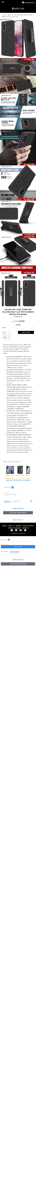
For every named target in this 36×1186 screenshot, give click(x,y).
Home (4, 15)
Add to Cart (26, 332)
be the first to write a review (18, 512)
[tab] (7, 501)
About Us (11, 526)
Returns (18, 526)
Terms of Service (28, 526)
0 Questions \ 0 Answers (10, 494)
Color (18, 325)
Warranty (25, 528)
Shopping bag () (29, 2)
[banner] (18, 9)
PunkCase (18, 317)
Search (4, 526)
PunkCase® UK (22, 533)
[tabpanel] (18, 562)
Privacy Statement (14, 528)
